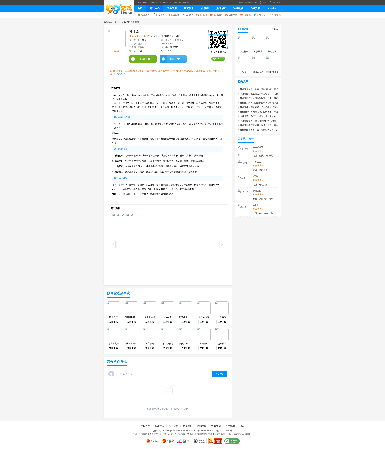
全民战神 (204, 343)
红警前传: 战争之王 (188, 317)
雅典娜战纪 (167, 343)
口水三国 (257, 162)
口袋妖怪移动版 (132, 317)
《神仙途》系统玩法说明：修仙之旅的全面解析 (258, 116)
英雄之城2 (258, 71)
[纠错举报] (218, 58)
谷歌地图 (216, 426)
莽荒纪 (256, 205)
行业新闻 (261, 15)
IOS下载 (175, 59)
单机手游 (233, 15)
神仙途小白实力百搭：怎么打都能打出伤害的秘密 (258, 107)
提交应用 (173, 426)
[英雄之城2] (258, 62)
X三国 (255, 176)
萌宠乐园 (149, 343)
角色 (172, 40)
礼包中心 (272, 8)
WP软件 (190, 15)
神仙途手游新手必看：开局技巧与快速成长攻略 (258, 89)
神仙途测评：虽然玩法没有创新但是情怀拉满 (258, 98)
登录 (264, 3)
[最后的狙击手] (272, 62)
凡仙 (244, 71)
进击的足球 (204, 317)
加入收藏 (173, 3)
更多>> (275, 29)
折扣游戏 (276, 15)
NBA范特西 (258, 147)
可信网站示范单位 (215, 441)
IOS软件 (160, 15)
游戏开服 (255, 8)
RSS (242, 426)
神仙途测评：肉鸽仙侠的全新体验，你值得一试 (258, 112)
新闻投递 (159, 426)
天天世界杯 (149, 317)
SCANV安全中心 (232, 441)
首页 (140, 8)
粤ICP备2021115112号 (221, 430)
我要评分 (166, 36)
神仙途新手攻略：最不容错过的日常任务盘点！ (258, 130)
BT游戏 (203, 15)
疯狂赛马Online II (187, 343)
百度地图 (230, 426)
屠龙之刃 (257, 190)
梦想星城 (258, 51)
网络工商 (152, 441)
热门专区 (221, 8)
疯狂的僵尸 (131, 343)
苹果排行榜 (153, 3)
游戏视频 (238, 8)
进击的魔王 (113, 343)
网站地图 (202, 426)
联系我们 (187, 426)
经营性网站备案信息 (168, 441)
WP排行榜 (163, 3)
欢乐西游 (222, 317)
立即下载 (113, 322)
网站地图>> (184, 3)
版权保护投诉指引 (206, 434)
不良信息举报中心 (184, 441)
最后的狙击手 (272, 71)
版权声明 (145, 426)
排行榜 (205, 8)
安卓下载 (145, 59)
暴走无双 (272, 51)
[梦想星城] (258, 42)
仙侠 (181, 40)
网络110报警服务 (200, 441)
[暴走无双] (272, 42)
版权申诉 (121, 74)
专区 (177, 36)
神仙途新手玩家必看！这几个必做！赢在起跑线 (258, 126)
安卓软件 (145, 15)
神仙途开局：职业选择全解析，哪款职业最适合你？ (258, 103)
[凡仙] (244, 62)
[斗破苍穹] (244, 42)
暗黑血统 (113, 317)
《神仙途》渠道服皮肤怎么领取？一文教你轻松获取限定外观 (258, 94)
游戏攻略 (218, 15)
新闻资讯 (189, 8)
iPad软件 (175, 15)
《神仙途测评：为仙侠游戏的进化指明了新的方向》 (258, 121)
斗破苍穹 (244, 51)
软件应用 (172, 8)
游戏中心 (155, 8)
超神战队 (167, 317)
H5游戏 (247, 15)
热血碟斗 (222, 343)
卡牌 (176, 40)
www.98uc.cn (187, 430)
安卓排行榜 (142, 3)
